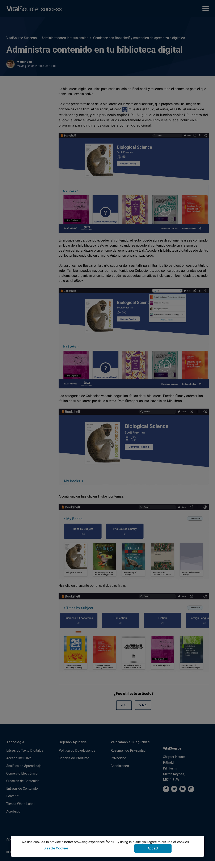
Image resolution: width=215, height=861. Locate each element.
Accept (153, 848)
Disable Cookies (56, 848)
